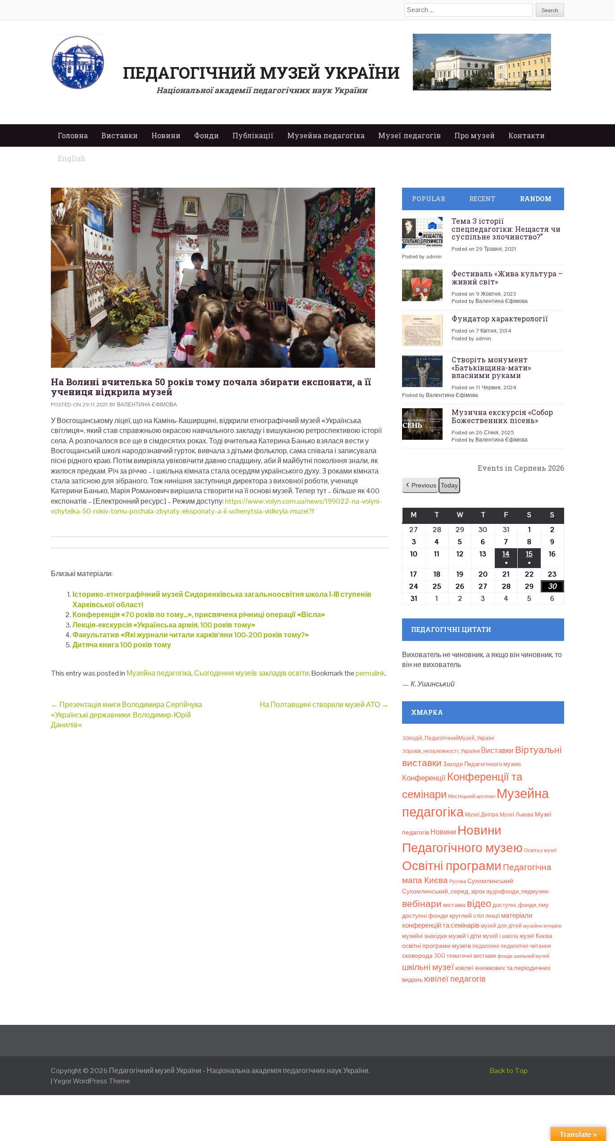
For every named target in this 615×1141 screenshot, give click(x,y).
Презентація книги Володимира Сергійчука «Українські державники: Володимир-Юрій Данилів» (126, 715)
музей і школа (500, 936)
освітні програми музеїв (436, 946)
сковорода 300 (423, 956)
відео (479, 903)
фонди (504, 956)
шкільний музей (531, 956)
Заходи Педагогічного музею (482, 764)
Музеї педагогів (409, 135)
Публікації (253, 135)
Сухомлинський (490, 881)
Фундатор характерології (500, 318)
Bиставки (497, 750)
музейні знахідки (424, 936)
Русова (457, 881)
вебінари (422, 904)
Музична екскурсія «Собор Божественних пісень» (502, 416)
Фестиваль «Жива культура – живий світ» (507, 277)
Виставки (119, 135)
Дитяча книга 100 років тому (121, 644)
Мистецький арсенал (471, 796)
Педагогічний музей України (261, 72)
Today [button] (449, 485)
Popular (428, 198)
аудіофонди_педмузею (517, 891)
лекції (492, 916)
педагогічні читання (526, 946)
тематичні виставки (471, 956)
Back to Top (509, 1070)
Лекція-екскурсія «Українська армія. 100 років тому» (163, 625)
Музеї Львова (517, 815)
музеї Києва (536, 936)
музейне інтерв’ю (542, 926)
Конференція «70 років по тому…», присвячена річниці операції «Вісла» (198, 614)
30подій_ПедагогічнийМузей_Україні (448, 738)
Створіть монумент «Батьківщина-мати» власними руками (491, 367)
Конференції (424, 778)
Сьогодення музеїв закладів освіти (251, 673)
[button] (420, 485)
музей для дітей (501, 926)
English (72, 158)
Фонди (206, 135)
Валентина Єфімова (147, 404)
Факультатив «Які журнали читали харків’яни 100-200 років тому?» (190, 635)
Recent (482, 198)
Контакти (526, 135)
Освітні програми (452, 865)
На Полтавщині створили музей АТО (324, 704)
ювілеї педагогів (455, 979)
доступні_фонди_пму (521, 905)
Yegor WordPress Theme (92, 1081)
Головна (73, 135)
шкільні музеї (428, 967)
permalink (370, 673)
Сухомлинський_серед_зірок (443, 891)
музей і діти (464, 936)
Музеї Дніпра (481, 815)
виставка (454, 905)
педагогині (485, 946)
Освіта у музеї (540, 850)
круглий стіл (466, 915)
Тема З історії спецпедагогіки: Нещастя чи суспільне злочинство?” (506, 228)
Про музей (474, 135)
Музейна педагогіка (326, 135)
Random (536, 198)
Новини (166, 135)
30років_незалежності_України (441, 751)
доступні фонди (425, 915)
